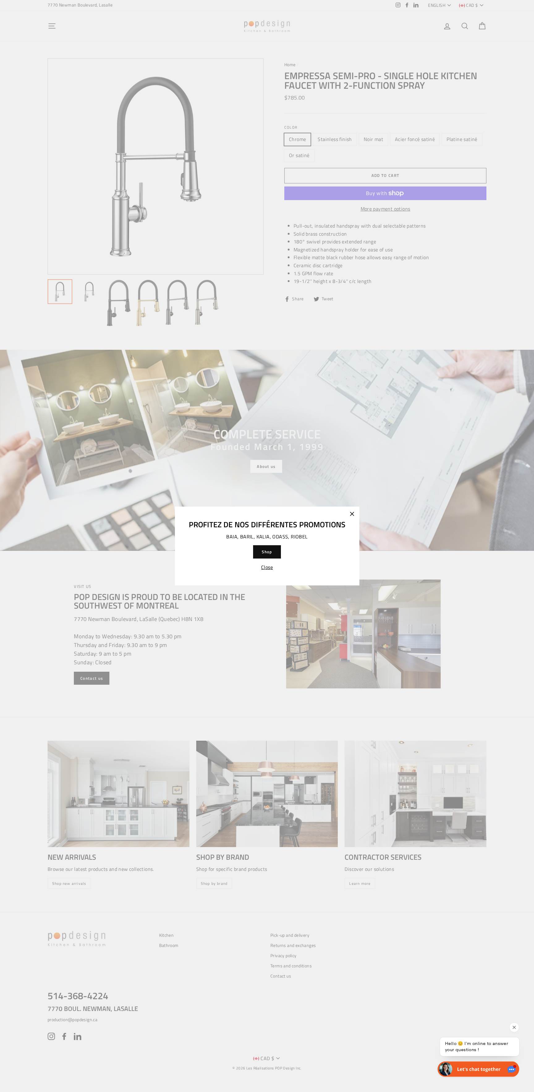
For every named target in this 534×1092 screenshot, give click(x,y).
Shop (267, 552)
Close (267, 567)
